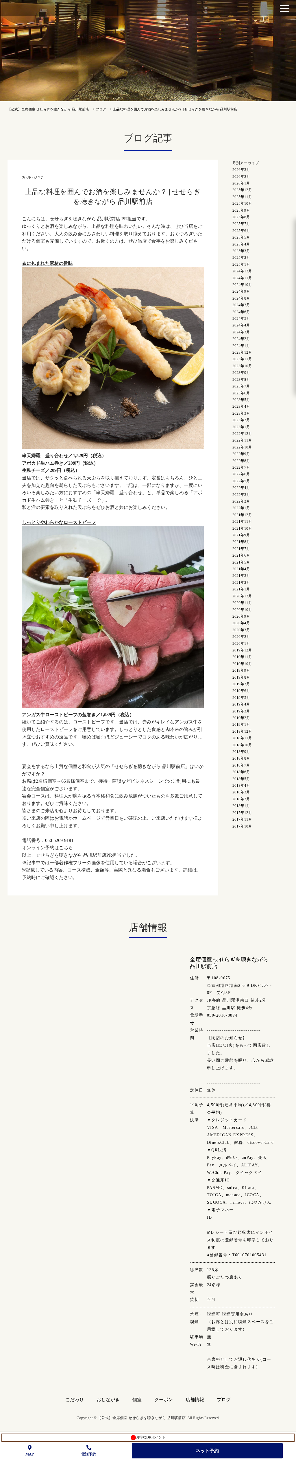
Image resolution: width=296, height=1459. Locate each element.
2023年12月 (242, 352)
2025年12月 (242, 190)
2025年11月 (242, 197)
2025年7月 (241, 223)
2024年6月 (241, 312)
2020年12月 (242, 596)
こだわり (74, 1399)
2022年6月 (241, 474)
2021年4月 (241, 569)
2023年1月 (241, 427)
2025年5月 (241, 237)
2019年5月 (241, 697)
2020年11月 (242, 603)
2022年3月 (241, 494)
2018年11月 (242, 738)
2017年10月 (242, 826)
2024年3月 (241, 332)
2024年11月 (242, 278)
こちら (66, 847)
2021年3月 (241, 575)
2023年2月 (241, 420)
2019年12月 (242, 650)
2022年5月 (241, 481)
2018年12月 (242, 731)
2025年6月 (241, 230)
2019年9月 (241, 670)
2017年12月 (242, 812)
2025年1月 (241, 264)
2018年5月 (241, 779)
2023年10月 (242, 366)
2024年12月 (242, 271)
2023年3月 (241, 413)
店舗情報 (195, 1399)
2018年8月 (241, 758)
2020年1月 (241, 643)
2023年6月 (241, 393)
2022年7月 (241, 467)
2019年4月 (241, 704)
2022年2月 (241, 501)
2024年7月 (241, 305)
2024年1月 (241, 345)
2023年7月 (241, 386)
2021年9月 (241, 535)
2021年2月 (241, 582)
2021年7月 (241, 548)
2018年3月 (241, 792)
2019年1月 (241, 724)
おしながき (108, 1399)
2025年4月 (241, 244)
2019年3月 (241, 711)
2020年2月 (241, 636)
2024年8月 (241, 298)
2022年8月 (241, 461)
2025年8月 (241, 217)
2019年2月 (241, 718)
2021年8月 (241, 542)
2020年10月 (242, 609)
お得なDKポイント (149, 1437)
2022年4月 (241, 487)
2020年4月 (241, 623)
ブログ (224, 1399)
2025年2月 (241, 257)
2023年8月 (241, 379)
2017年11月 (242, 819)
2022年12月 (242, 433)
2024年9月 (241, 291)
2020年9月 (241, 616)
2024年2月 (241, 339)
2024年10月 (242, 284)
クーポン (163, 1399)
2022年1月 (241, 508)
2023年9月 (241, 372)
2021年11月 (242, 521)
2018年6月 (241, 772)
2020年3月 (241, 630)
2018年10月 (242, 745)
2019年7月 (241, 684)
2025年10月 (242, 203)
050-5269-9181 (59, 840)
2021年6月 (241, 555)
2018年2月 (241, 799)
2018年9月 (241, 751)
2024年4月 (241, 325)
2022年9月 (241, 454)
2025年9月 (241, 210)
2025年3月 (241, 251)
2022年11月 (242, 440)
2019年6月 (241, 690)
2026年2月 (241, 176)
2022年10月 (242, 447)
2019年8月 (241, 677)
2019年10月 (242, 664)
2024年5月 (241, 318)
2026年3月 (241, 169)
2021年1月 (241, 589)
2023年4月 (241, 406)
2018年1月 (241, 806)
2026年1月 (241, 183)
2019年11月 (242, 657)
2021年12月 (242, 515)
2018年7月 (241, 765)
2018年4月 (241, 785)
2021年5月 (241, 562)
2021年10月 (242, 528)
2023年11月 (242, 359)
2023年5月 (241, 400)
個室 (137, 1399)
